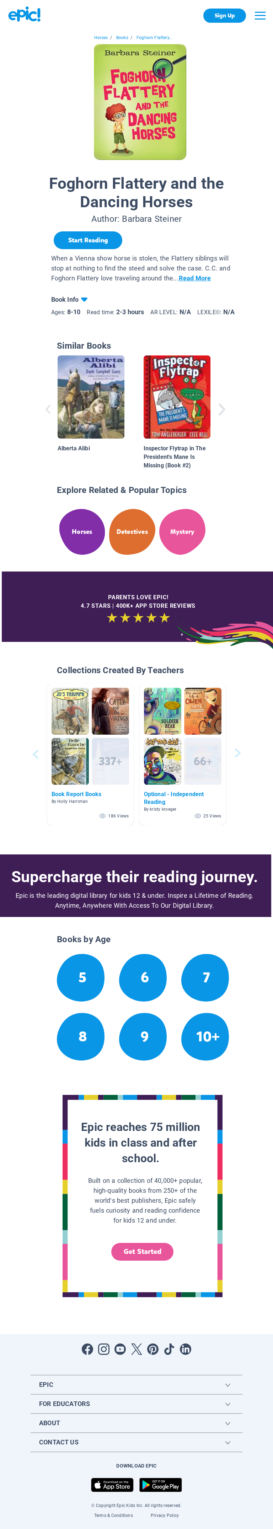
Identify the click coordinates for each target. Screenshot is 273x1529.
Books (122, 37)
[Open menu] (260, 15)
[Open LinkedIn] (185, 1349)
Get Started (142, 1251)
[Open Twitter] (136, 1349)
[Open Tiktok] (169, 1349)
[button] (90, 754)
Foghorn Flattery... (154, 37)
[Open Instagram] (103, 1349)
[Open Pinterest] (153, 1349)
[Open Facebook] (87, 1349)
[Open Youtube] (120, 1349)
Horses (101, 37)
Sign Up (225, 15)
